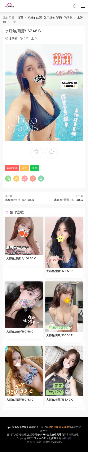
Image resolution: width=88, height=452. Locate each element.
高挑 (24, 168)
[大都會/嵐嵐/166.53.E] (64, 306)
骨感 (34, 168)
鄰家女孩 (12, 168)
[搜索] (75, 6)
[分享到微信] (8, 178)
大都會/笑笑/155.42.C (59, 399)
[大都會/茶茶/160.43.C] (24, 371)
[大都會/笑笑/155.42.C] (64, 371)
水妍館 (13, 38)
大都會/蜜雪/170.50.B (59, 271)
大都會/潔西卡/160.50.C (21, 258)
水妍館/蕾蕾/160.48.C (68, 200)
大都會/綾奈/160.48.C (20, 331)
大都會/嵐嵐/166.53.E (59, 335)
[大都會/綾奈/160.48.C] (24, 304)
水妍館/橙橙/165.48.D (19, 200)
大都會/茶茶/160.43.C (20, 399)
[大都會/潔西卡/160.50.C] (24, 236)
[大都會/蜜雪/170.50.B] (64, 242)
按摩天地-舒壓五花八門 (9, 6)
